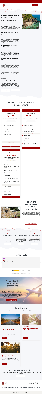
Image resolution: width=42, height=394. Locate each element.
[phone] (40, 383)
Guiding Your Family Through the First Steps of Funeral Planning (30, 329)
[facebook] (36, 383)
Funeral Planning (28, 326)
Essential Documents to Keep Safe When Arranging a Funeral (10, 328)
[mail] (38, 383)
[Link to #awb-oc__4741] (39, 5)
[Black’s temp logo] (6, 5)
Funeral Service (7, 353)
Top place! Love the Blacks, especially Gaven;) (9, 261)
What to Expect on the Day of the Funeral (9, 356)
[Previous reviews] (2, 262)
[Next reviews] (40, 262)
